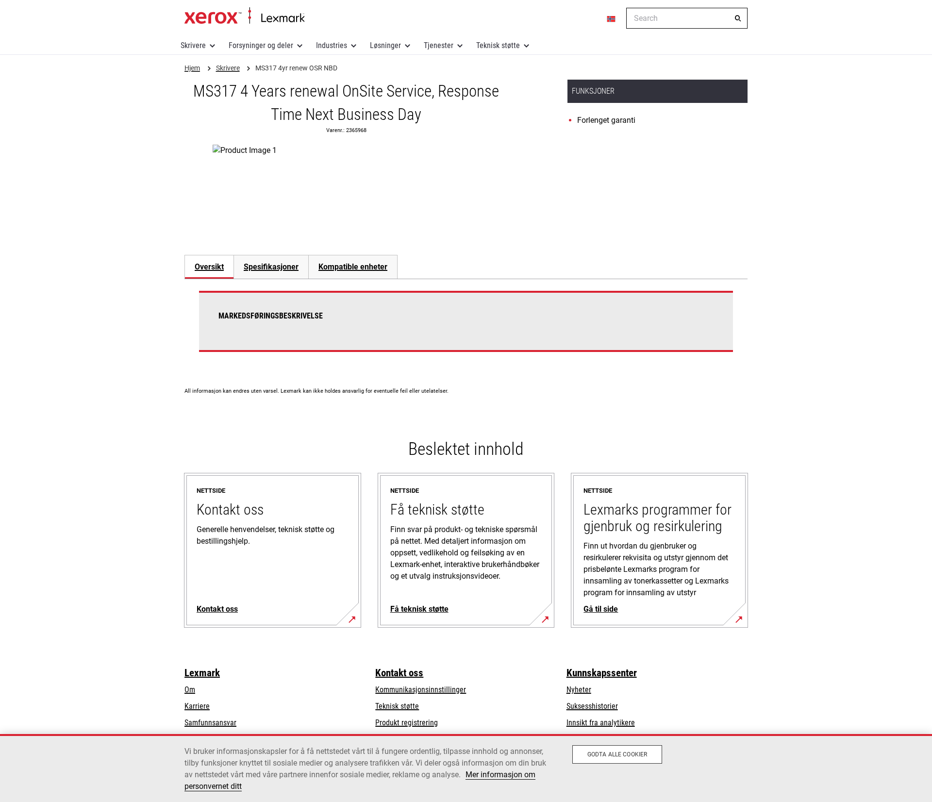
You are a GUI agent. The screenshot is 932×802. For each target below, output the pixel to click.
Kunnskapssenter (601, 673)
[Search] (738, 18)
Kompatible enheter (352, 266)
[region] (466, 768)
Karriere (197, 706)
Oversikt (209, 266)
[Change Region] (611, 18)
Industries (331, 45)
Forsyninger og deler (261, 45)
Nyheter (578, 689)
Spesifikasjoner (271, 266)
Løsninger (385, 45)
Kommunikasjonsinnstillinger (420, 689)
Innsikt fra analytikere (600, 722)
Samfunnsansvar (210, 722)
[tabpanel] (466, 327)
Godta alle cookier (617, 754)
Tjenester (438, 45)
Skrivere (193, 45)
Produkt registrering (406, 722)
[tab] (208, 267)
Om (189, 689)
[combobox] (687, 18)
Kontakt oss (399, 673)
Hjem (244, 16)
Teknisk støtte (498, 45)
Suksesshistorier (592, 706)
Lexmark (202, 673)
